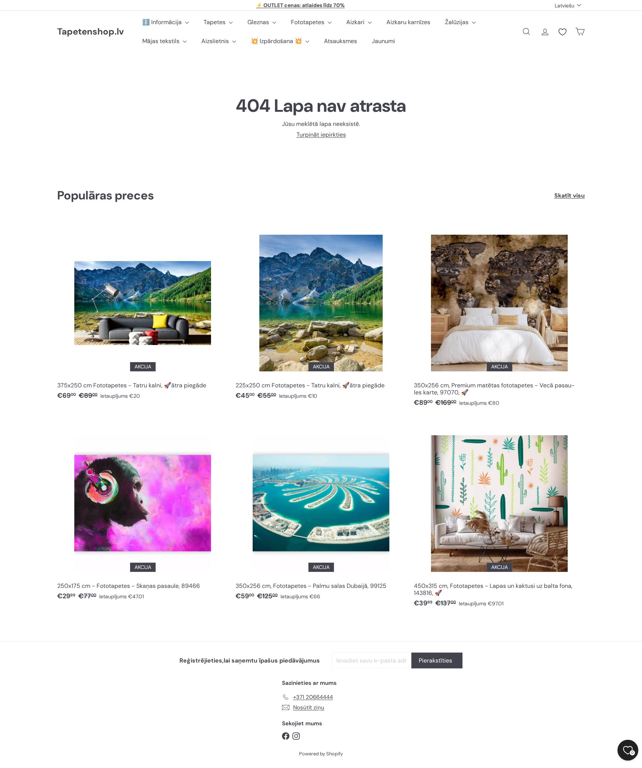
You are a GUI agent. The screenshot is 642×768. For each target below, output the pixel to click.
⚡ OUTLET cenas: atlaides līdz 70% (300, 5)
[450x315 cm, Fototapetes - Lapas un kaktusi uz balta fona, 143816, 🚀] (499, 516)
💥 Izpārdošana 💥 (277, 41)
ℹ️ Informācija (162, 22)
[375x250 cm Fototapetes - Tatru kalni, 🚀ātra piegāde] (142, 312)
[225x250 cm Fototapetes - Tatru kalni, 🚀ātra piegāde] (321, 312)
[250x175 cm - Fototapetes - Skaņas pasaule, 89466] (142, 513)
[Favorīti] (562, 32)
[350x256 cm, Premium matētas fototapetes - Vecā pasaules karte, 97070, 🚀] (499, 316)
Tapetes (215, 22)
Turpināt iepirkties (321, 135)
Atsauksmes (340, 41)
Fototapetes (308, 22)
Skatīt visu (569, 195)
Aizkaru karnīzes (408, 22)
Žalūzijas (457, 22)
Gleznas (258, 22)
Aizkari (356, 22)
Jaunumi (383, 41)
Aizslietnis (215, 41)
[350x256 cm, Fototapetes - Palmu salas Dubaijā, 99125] (321, 513)
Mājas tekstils (161, 41)
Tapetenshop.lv (90, 31)
